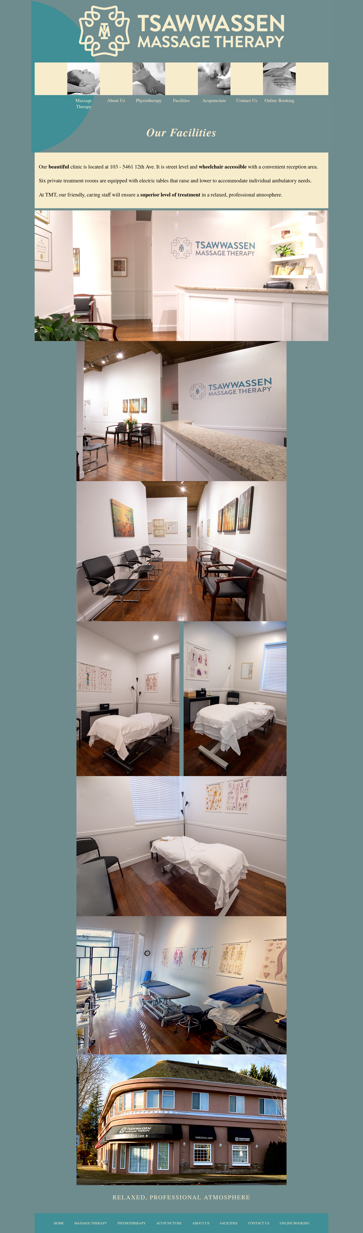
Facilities (181, 100)
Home (59, 1223)
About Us (116, 100)
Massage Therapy (83, 103)
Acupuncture (214, 100)
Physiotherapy (149, 100)
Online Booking (279, 100)
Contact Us (246, 100)
